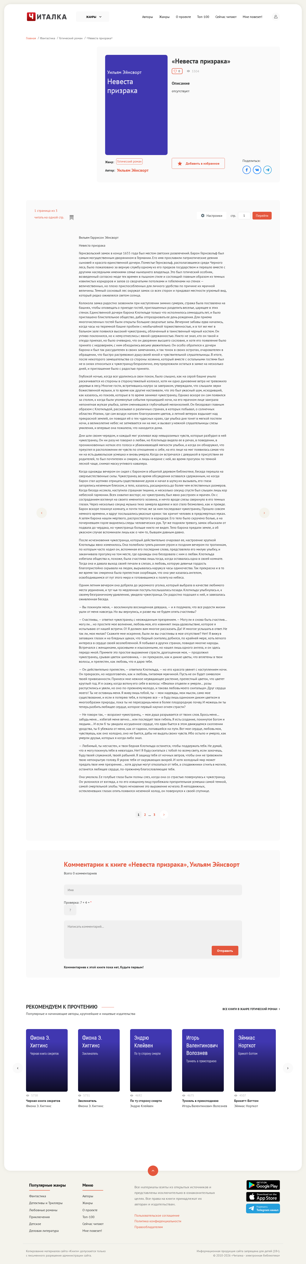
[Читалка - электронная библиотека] (47, 16)
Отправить (225, 951)
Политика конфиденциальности (157, 1221)
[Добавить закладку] (72, 218)
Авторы (147, 17)
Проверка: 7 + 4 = (78, 902)
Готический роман (71, 38)
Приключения (39, 1217)
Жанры (164, 17)
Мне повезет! (252, 17)
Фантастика (47, 38)
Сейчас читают (225, 17)
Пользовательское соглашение (156, 1215)
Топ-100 (203, 17)
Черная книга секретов (43, 1101)
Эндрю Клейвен (141, 1106)
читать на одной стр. (49, 217)
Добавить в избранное (202, 163)
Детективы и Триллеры (46, 1203)
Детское (35, 1224)
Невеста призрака (99, 38)
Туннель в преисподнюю (200, 1101)
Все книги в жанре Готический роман (250, 1009)
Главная (31, 38)
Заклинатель (87, 1101)
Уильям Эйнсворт (132, 170)
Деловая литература (44, 1231)
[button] (276, 17)
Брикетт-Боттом (246, 1101)
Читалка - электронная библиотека (256, 1255)
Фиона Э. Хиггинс (38, 1106)
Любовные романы (43, 1210)
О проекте (183, 17)
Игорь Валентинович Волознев (204, 1106)
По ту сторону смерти (146, 1101)
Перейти (262, 215)
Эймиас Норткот (246, 1106)
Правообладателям (148, 1227)
